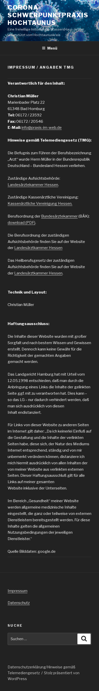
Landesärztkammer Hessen (38, 247)
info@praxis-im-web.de (42, 127)
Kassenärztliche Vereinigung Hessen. (40, 203)
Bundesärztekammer (59, 216)
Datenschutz (19, 603)
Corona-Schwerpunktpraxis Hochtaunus (48, 15)
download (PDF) (21, 222)
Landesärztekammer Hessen (33, 184)
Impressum (17, 591)
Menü (52, 48)
